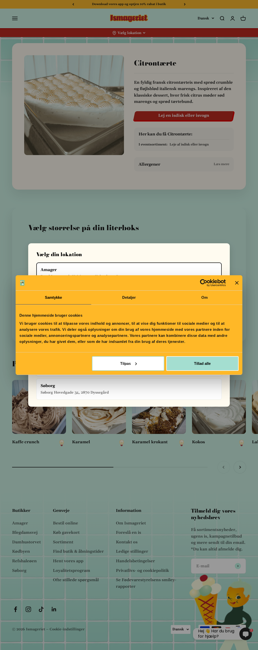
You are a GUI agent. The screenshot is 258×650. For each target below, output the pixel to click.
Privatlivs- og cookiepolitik (142, 570)
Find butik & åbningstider (78, 551)
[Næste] (185, 4)
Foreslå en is (128, 532)
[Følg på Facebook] (15, 609)
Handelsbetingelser (135, 561)
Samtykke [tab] (53, 297)
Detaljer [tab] (129, 297)
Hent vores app (68, 561)
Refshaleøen (24, 561)
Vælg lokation (129, 33)
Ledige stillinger (132, 551)
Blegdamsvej (25, 532)
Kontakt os (127, 542)
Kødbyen (21, 551)
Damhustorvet (26, 542)
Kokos (198, 442)
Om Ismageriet (131, 523)
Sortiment (63, 542)
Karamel (81, 442)
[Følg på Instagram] (28, 609)
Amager (20, 523)
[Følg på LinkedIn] (54, 609)
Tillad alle (202, 363)
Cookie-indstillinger (67, 629)
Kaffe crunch (25, 442)
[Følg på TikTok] (41, 609)
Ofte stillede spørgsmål (76, 579)
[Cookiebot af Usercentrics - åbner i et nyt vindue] (204, 283)
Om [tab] (204, 297)
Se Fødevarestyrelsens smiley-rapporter (146, 583)
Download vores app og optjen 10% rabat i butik (129, 4)
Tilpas (125, 363)
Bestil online (65, 523)
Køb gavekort (66, 532)
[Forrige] (73, 4)
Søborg (19, 570)
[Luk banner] (237, 283)
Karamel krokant (150, 442)
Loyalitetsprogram (71, 570)
